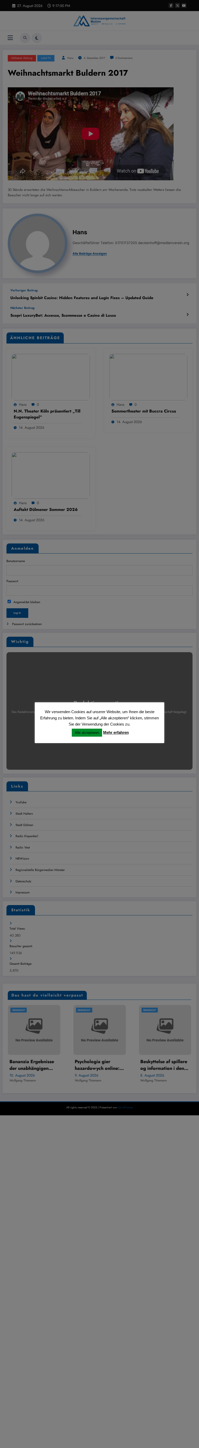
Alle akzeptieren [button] (87, 733)
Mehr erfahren (116, 732)
